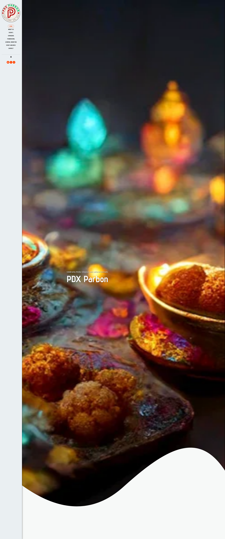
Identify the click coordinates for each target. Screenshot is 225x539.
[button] (8, 62)
